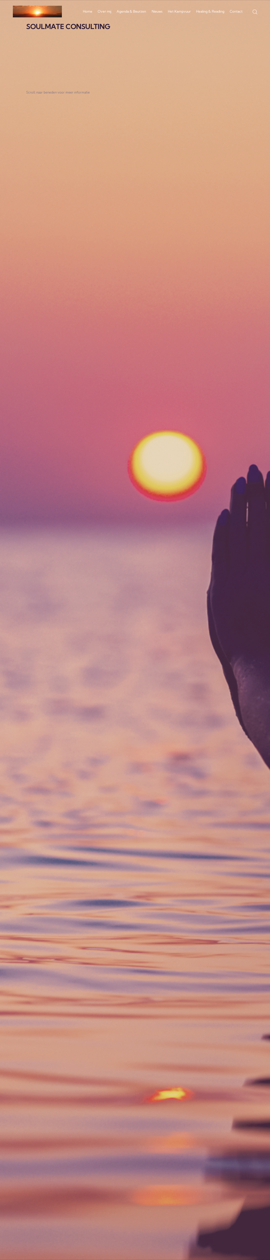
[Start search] (254, 12)
